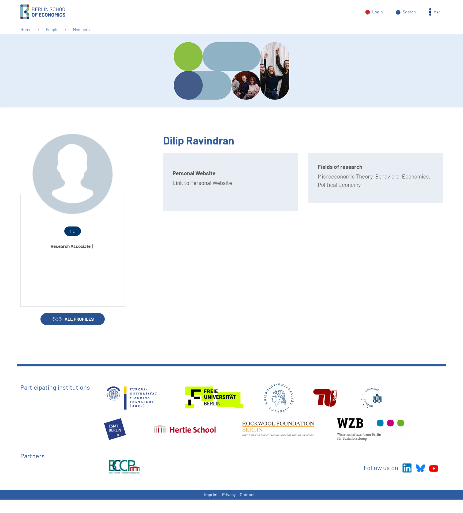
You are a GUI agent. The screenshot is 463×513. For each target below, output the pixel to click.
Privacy (229, 494)
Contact (247, 494)
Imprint (211, 494)
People (52, 29)
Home (25, 29)
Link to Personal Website (202, 182)
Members (81, 29)
